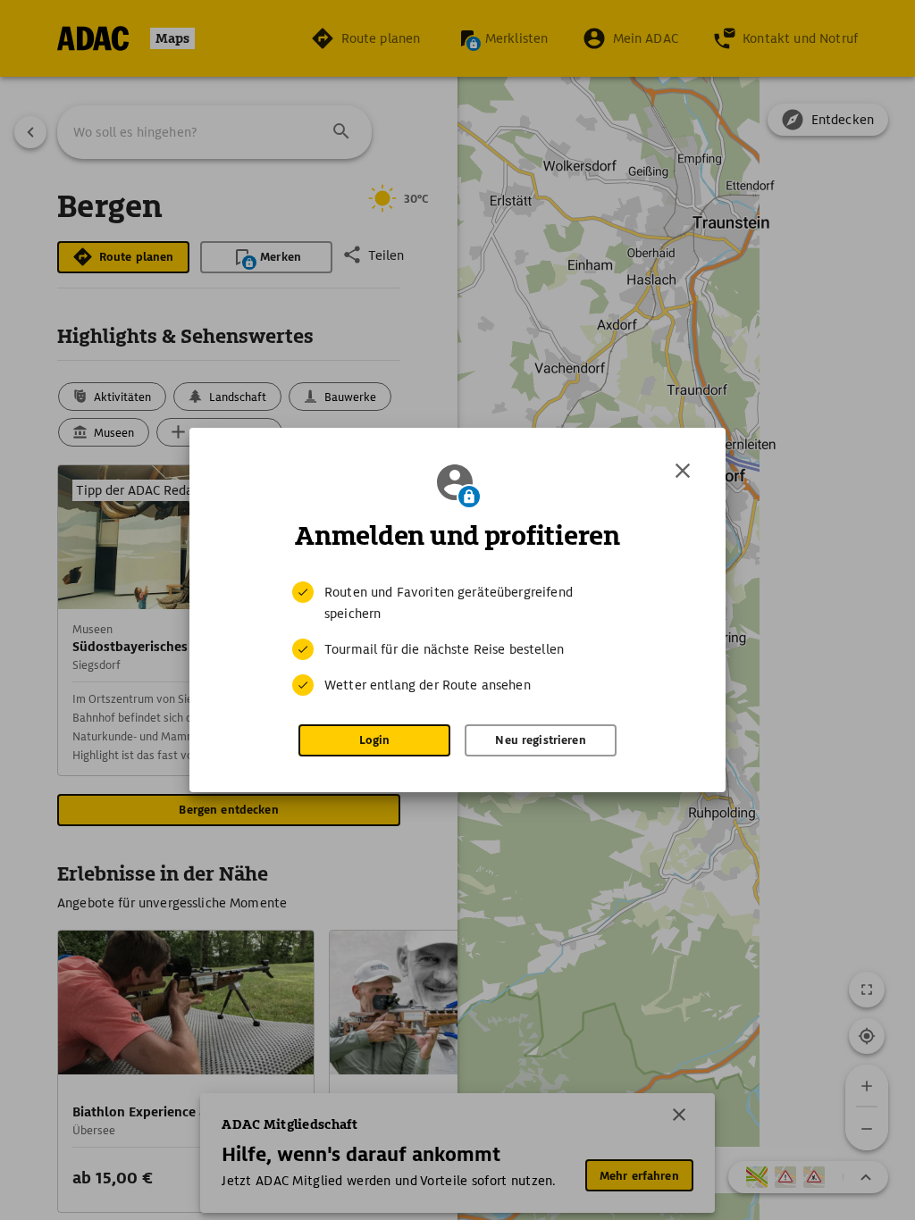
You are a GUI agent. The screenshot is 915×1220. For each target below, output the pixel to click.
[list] (457, 638)
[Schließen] (682, 470)
